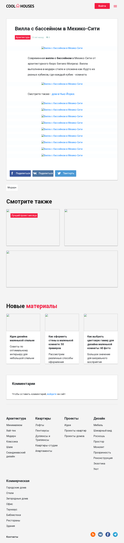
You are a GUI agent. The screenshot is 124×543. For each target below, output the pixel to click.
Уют (96, 469)
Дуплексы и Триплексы (42, 438)
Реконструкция (103, 458)
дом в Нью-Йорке (63, 94)
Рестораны (13, 520)
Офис (9, 504)
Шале (9, 447)
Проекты (71, 418)
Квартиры (43, 418)
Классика (12, 441)
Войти (102, 6)
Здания (10, 526)
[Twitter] (65, 173)
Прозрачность (102, 452)
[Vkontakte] (43, 173)
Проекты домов (74, 436)
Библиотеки (13, 515)
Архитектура (16, 418)
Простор (98, 441)
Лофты (39, 425)
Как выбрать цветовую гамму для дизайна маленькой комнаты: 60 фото (100, 342)
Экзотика (99, 463)
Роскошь (99, 436)
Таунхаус (11, 509)
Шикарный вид (102, 430)
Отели (10, 493)
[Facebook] (20, 173)
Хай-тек (11, 430)
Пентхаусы (42, 430)
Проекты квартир (75, 430)
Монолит (98, 447)
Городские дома (16, 487)
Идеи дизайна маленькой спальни (22, 338)
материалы (41, 306)
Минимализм (14, 425)
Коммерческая (17, 481)
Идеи (67, 425)
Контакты (12, 537)
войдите (52, 394)
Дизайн (99, 418)
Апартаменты (43, 450)
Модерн (11, 436)
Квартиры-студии (46, 445)
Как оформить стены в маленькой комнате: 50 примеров (61, 342)
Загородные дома (17, 498)
